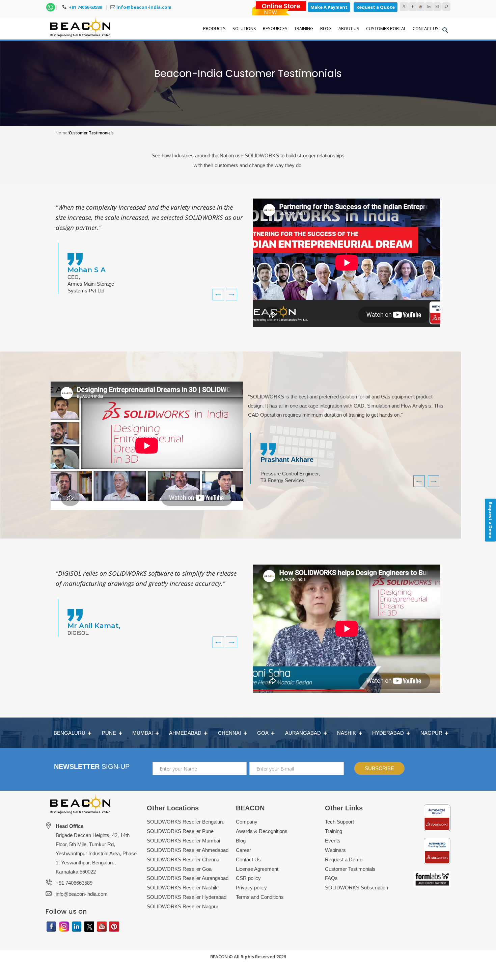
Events (332, 840)
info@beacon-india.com (143, 7)
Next (233, 290)
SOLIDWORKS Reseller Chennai (183, 859)
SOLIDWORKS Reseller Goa (179, 869)
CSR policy (248, 878)
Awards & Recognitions (261, 831)
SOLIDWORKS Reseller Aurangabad (187, 878)
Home (61, 133)
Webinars (335, 850)
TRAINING (303, 28)
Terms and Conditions (260, 897)
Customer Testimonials (350, 869)
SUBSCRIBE (379, 768)
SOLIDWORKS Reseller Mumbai (183, 840)
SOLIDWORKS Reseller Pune (180, 831)
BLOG (326, 28)
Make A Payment (329, 7)
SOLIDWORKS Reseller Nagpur (182, 906)
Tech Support (339, 822)
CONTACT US (426, 28)
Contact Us (248, 859)
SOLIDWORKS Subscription (356, 887)
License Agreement (257, 869)
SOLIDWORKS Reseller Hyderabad (186, 897)
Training (333, 831)
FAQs (331, 878)
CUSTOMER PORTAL (386, 28)
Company (246, 822)
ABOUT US (348, 28)
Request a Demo (343, 859)
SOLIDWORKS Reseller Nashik (182, 887)
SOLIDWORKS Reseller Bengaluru (185, 822)
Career (243, 850)
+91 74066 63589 (85, 7)
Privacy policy (251, 887)
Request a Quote (375, 7)
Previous (215, 290)
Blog (241, 840)
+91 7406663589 (74, 883)
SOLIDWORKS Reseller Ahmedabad (187, 850)
